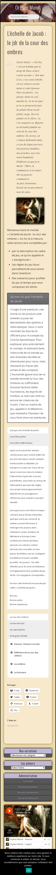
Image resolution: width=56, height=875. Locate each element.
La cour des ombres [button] (19, 617)
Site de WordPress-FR (28, 798)
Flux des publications (28, 786)
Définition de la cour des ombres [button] (26, 654)
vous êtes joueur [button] (18, 436)
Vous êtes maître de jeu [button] (21, 442)
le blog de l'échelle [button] (18, 635)
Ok (28, 870)
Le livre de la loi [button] (17, 623)
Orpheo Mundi (28, 7)
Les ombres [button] (19, 664)
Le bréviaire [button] (20, 672)
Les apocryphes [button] (17, 629)
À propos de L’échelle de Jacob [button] (24, 430)
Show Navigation (45, 28)
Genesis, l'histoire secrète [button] (27, 644)
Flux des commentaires (28, 792)
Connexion (28, 781)
